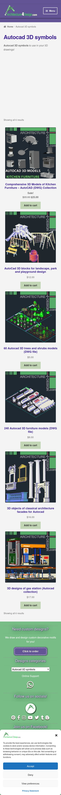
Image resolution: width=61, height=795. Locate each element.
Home (10, 26)
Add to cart (30, 205)
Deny (30, 774)
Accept (30, 766)
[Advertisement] (30, 87)
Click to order (30, 651)
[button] (56, 735)
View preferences (30, 783)
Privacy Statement (30, 790)
